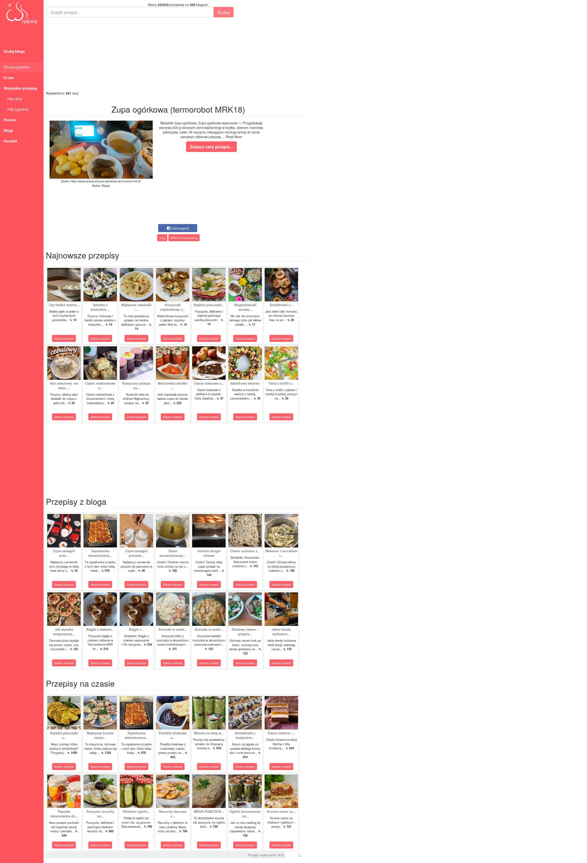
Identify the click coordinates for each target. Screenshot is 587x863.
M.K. (281, 855)
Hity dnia (13, 98)
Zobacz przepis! (64, 338)
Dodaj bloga (14, 51)
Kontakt (10, 141)
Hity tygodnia (16, 109)
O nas (9, 77)
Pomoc (10, 119)
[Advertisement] (178, 54)
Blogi (8, 130)
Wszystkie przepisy (20, 88)
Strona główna (17, 67)
